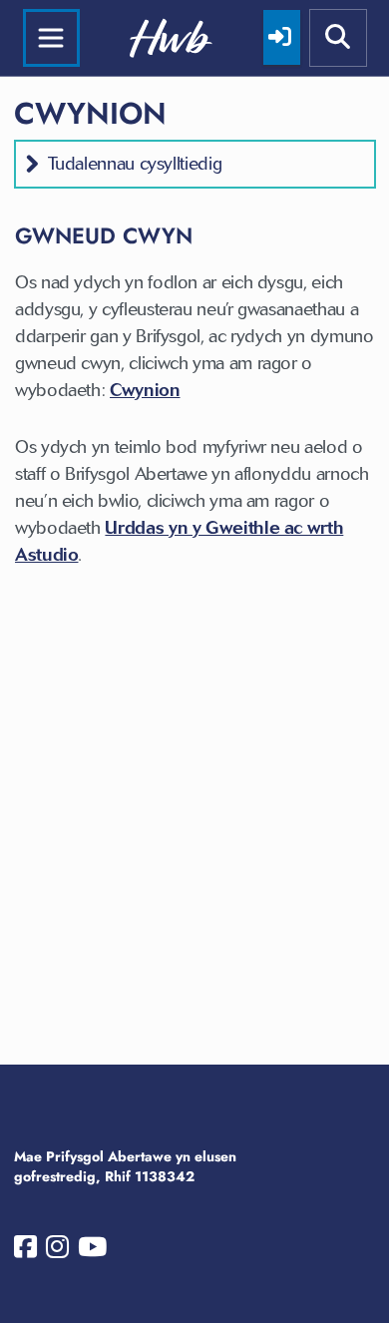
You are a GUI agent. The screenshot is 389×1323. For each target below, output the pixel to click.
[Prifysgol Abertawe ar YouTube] (92, 1251)
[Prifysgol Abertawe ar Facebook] (25, 1251)
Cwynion (145, 390)
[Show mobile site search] (338, 38)
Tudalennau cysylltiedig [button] (135, 164)
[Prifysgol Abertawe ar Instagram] (57, 1251)
